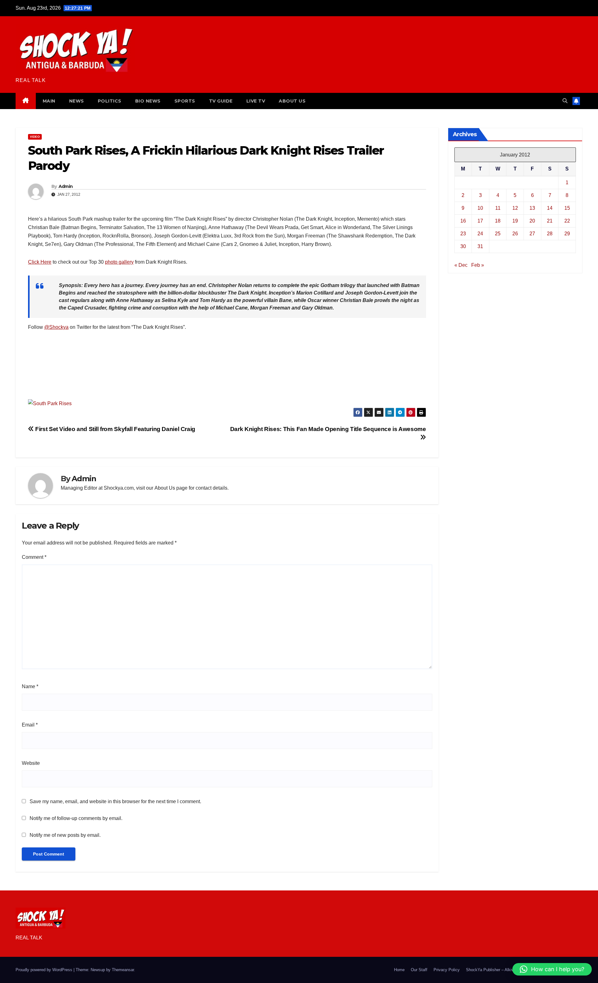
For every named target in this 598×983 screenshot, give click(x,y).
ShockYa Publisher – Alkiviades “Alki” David (505, 969)
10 (480, 208)
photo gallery (119, 262)
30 (463, 246)
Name (30, 686)
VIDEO (35, 136)
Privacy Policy (447, 969)
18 (498, 220)
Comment (34, 557)
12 (515, 208)
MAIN (49, 101)
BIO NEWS (148, 101)
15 (567, 208)
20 (532, 220)
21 (550, 220)
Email (30, 724)
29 (567, 233)
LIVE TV (255, 101)
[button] (564, 100)
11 (498, 208)
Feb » (477, 265)
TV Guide (221, 101)
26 (515, 233)
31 (480, 246)
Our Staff (419, 969)
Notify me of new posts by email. (65, 835)
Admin (66, 186)
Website (31, 763)
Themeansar (123, 969)
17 (480, 220)
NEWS (76, 101)
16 (463, 220)
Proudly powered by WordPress (45, 969)
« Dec (460, 265)
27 (532, 233)
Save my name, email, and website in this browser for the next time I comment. (115, 801)
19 (515, 220)
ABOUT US (292, 101)
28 (550, 233)
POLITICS (109, 101)
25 (498, 233)
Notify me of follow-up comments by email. (76, 818)
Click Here (39, 262)
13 (532, 208)
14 (550, 208)
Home (399, 969)
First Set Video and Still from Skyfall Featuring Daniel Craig (114, 429)
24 (480, 233)
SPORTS (184, 101)
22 (567, 220)
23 (463, 233)
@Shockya (56, 327)
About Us (164, 488)
